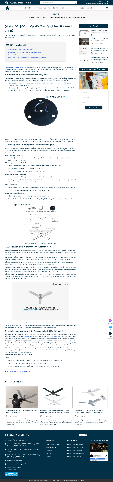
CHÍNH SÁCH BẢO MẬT (74, 456)
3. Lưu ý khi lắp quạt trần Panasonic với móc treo (23, 55)
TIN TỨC (81, 8)
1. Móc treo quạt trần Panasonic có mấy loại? (22, 49)
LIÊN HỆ (89, 8)
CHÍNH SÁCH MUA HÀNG (75, 444)
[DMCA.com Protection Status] (11, 474)
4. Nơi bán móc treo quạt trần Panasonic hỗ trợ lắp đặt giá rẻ (27, 57)
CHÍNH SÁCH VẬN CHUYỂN (75, 447)
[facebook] (99, 452)
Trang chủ (31, 17)
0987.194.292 (17, 369)
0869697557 (102, 1)
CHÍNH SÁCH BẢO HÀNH (75, 450)
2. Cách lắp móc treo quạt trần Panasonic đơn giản (24, 52)
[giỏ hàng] (106, 8)
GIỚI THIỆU (27, 8)
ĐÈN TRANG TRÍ (58, 8)
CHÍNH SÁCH (71, 8)
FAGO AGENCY (80, 480)
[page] (80, 435)
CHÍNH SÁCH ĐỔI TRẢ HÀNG (76, 453)
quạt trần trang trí (53, 336)
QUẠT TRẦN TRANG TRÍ (42, 8)
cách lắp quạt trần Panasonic (28, 177)
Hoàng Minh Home (28, 336)
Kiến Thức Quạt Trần (42, 17)
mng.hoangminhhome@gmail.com (20, 371)
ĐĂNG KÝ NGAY (93, 107)
